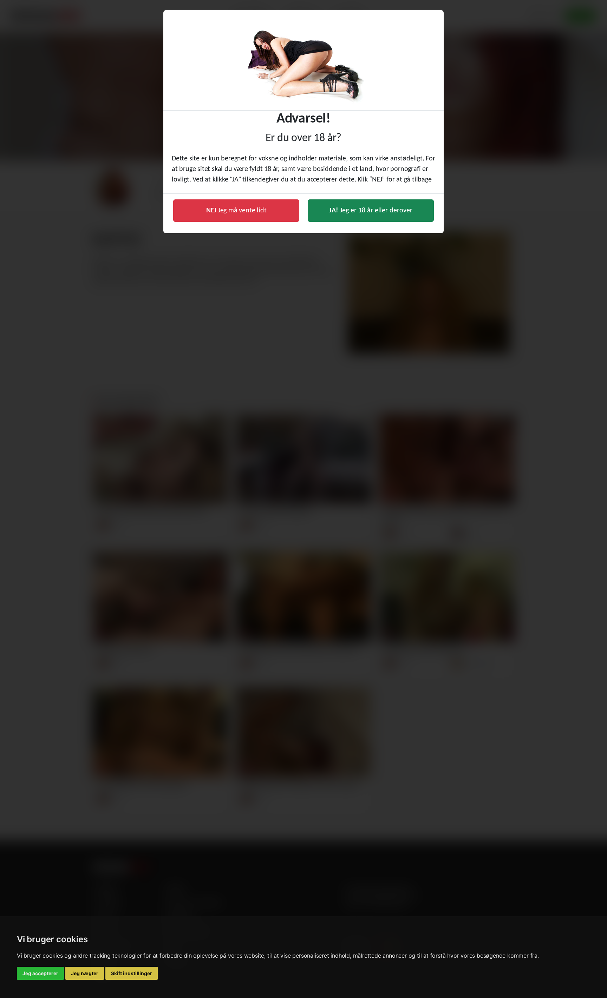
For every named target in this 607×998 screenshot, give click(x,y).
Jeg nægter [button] (84, 973)
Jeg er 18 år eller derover (370, 210)
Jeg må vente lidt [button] (236, 210)
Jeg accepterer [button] (40, 973)
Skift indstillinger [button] (131, 973)
